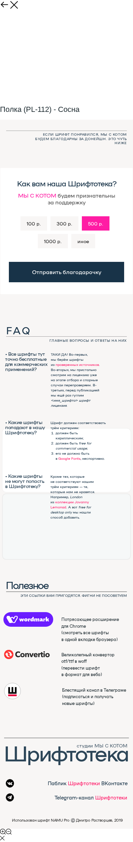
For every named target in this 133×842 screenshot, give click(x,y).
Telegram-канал (91, 797)
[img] (27, 654)
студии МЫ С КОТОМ (102, 745)
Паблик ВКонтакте (88, 783)
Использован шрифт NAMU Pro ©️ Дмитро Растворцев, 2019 (67, 820)
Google (64, 458)
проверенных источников (77, 365)
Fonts (75, 458)
